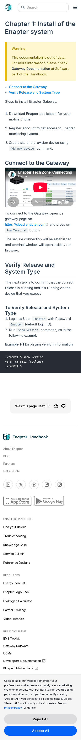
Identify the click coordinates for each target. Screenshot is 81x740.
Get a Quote (11, 471)
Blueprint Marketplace (18, 668)
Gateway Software (16, 646)
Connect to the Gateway (28, 87)
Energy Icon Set (14, 583)
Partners (9, 463)
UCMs (7, 653)
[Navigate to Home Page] (11, 7)
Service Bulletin (14, 553)
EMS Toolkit (11, 638)
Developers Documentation (22, 661)
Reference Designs (16, 562)
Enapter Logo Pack (16, 592)
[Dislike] (63, 406)
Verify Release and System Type (34, 92)
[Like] (55, 406)
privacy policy (13, 707)
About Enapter (13, 448)
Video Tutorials (13, 619)
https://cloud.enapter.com (26, 224)
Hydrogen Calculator (17, 601)
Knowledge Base (15, 545)
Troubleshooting (14, 536)
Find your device (15, 527)
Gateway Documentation (31, 69)
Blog (6, 456)
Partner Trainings (15, 610)
